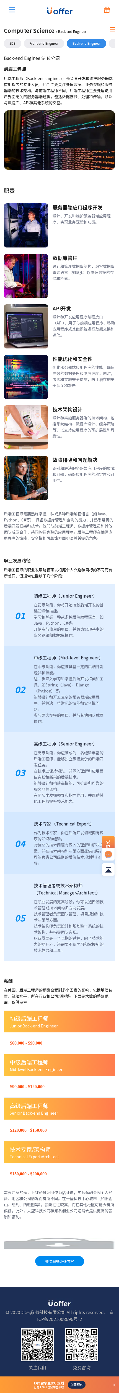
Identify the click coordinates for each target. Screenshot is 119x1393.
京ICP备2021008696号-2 (75, 1315)
